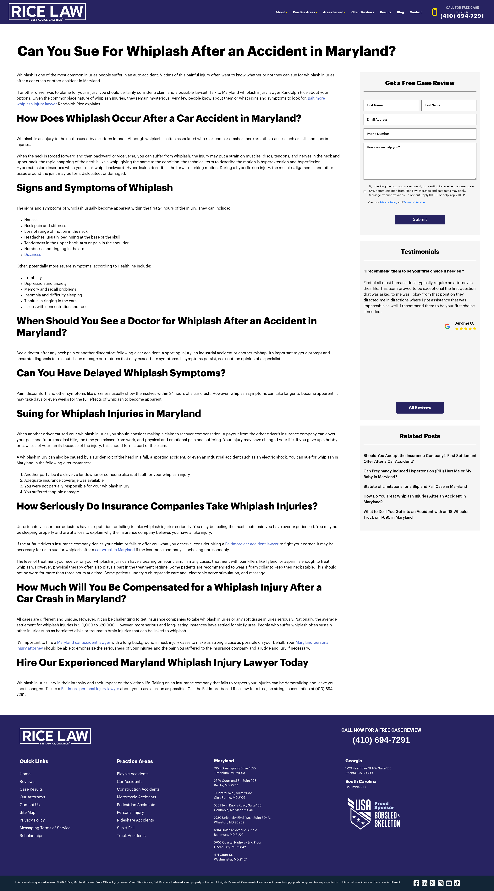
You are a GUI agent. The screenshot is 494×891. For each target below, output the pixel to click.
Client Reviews (362, 12)
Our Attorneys (32, 797)
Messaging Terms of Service (45, 828)
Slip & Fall (125, 828)
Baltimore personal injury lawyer (90, 689)
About (280, 12)
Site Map (28, 813)
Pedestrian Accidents (136, 805)
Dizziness (32, 255)
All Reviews (420, 408)
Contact (416, 12)
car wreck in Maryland (115, 550)
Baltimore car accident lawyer (252, 544)
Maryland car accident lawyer (83, 643)
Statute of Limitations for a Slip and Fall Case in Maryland (415, 487)
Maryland (224, 761)
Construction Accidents (138, 789)
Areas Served (333, 12)
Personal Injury (130, 813)
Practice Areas (304, 12)
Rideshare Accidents (135, 820)
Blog (400, 12)
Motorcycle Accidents (136, 797)
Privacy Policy (388, 202)
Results (385, 12)
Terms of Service (414, 202)
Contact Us (30, 805)
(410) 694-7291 (381, 740)
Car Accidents (129, 782)
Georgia (353, 761)
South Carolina (360, 781)
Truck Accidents (131, 836)
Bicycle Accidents (133, 774)
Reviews (27, 782)
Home (25, 774)
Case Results (31, 789)
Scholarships (31, 836)
